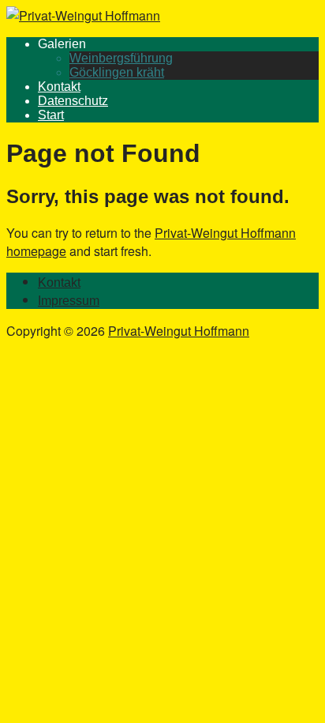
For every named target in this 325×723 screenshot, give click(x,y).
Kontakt (59, 86)
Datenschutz (73, 100)
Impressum (68, 300)
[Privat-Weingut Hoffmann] (83, 15)
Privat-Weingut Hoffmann (178, 331)
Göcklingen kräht (116, 72)
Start (51, 115)
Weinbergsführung (121, 58)
